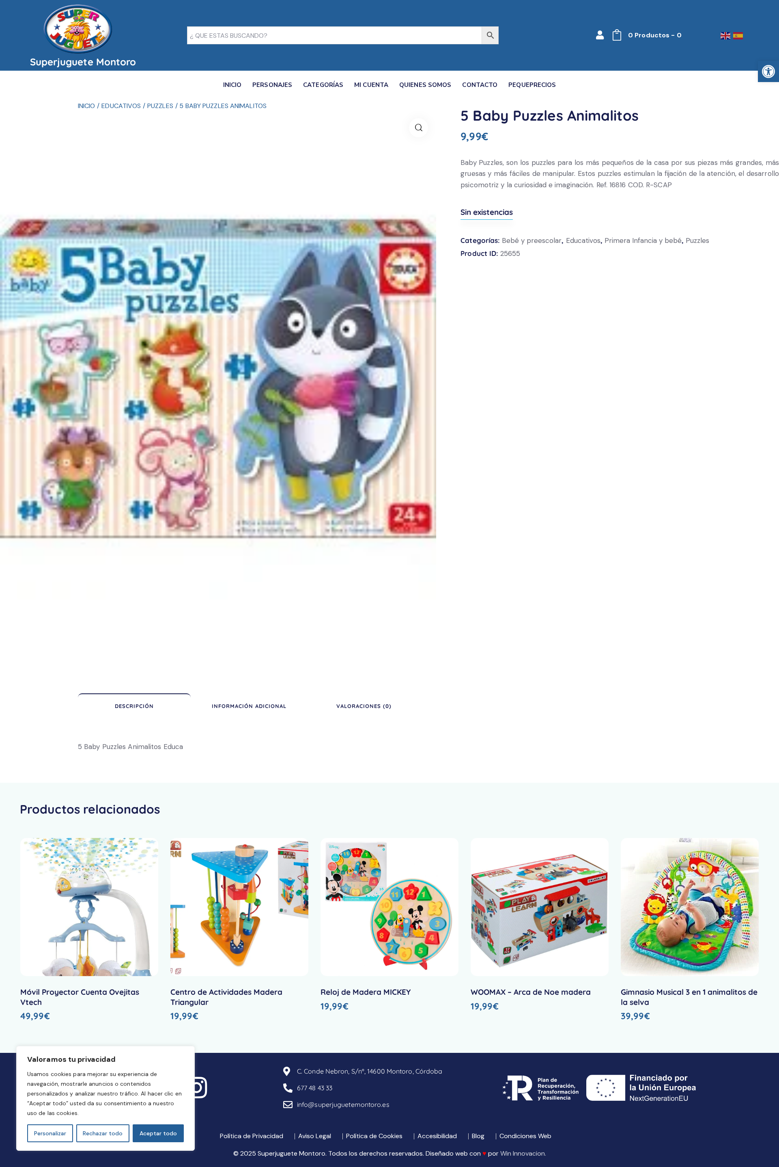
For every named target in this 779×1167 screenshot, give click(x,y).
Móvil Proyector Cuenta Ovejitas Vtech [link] (79, 997)
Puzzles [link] (160, 106)
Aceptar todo (158, 1133)
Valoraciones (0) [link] (364, 706)
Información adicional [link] (249, 706)
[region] (105, 1098)
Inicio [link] (86, 106)
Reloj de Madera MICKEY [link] (366, 992)
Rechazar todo (103, 1133)
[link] (768, 71)
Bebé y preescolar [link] (532, 240)
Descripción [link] (134, 706)
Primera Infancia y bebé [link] (643, 240)
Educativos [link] (121, 106)
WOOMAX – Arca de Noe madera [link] (531, 992)
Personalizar (50, 1133)
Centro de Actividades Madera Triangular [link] (226, 997)
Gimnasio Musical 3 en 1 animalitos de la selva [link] (689, 997)
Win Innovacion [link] (522, 1153)
